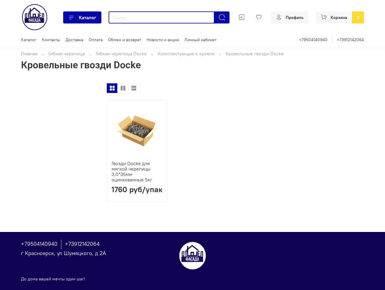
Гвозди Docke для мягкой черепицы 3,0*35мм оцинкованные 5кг (132, 171)
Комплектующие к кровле (186, 54)
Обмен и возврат (124, 39)
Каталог (87, 17)
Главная (29, 54)
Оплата (96, 39)
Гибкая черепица (66, 54)
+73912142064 (350, 39)
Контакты (51, 39)
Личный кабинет (200, 39)
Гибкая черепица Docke (121, 54)
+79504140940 (313, 39)
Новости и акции (162, 39)
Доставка (74, 39)
